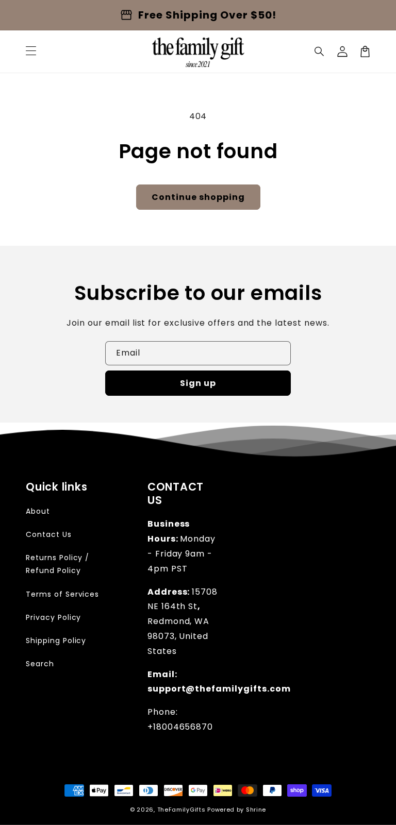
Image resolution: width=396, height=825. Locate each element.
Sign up (198, 383)
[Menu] (31, 51)
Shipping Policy (56, 640)
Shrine (256, 809)
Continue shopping (198, 197)
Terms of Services (62, 594)
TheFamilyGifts (181, 809)
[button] (319, 51)
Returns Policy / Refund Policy (57, 564)
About (38, 511)
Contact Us (49, 534)
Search (40, 664)
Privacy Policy (53, 617)
